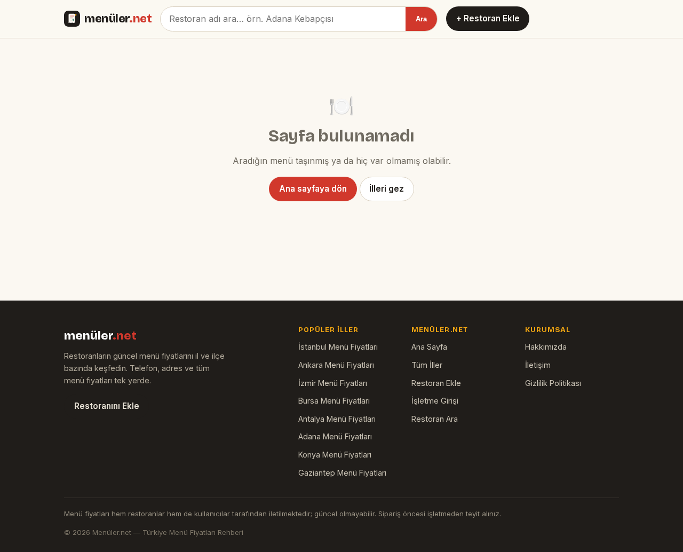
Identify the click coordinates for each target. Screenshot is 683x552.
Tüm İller (426, 364)
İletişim (538, 364)
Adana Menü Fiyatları (335, 436)
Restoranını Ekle (106, 406)
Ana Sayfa (429, 346)
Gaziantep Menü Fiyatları (342, 472)
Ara (421, 19)
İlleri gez (386, 189)
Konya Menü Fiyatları (334, 454)
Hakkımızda (546, 346)
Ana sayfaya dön (313, 189)
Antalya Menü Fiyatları (337, 418)
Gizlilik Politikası (553, 383)
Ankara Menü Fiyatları (336, 364)
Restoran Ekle (436, 383)
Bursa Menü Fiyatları (334, 400)
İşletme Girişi (434, 400)
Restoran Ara (434, 418)
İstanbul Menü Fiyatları (338, 346)
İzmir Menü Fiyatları (332, 383)
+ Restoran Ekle (488, 18)
